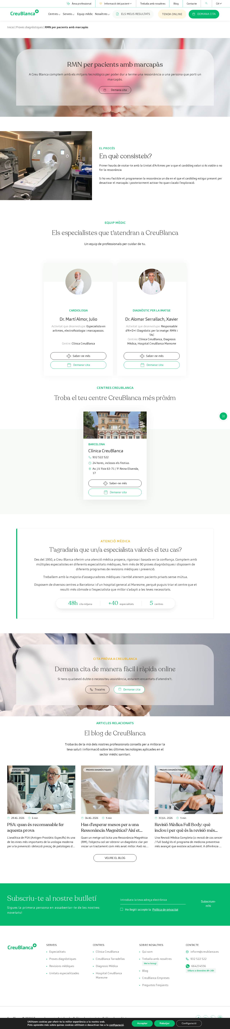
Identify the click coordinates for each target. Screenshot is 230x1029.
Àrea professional (81, 3)
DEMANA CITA (206, 14)
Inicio (10, 27)
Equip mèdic (85, 14)
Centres (53, 14)
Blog (176, 3)
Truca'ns (100, 689)
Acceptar (142, 1023)
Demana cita (119, 90)
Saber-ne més (81, 356)
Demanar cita (81, 365)
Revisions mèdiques (61, 966)
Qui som (147, 952)
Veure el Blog (115, 858)
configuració (116, 1025)
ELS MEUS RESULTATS (135, 14)
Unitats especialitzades (64, 973)
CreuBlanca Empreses (155, 978)
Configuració (189, 1023)
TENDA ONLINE (172, 14)
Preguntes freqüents (155, 985)
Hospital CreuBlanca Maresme (109, 975)
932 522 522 (101, 457)
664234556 (198, 966)
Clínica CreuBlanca (107, 952)
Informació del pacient (116, 3)
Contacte (192, 3)
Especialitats (19, 769)
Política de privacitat (165, 909)
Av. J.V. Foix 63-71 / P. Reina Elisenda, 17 (116, 471)
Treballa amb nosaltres (152, 3)
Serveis (67, 14)
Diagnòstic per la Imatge (152, 310)
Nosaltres (101, 14)
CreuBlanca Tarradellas (110, 959)
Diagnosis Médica (107, 966)
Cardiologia (78, 310)
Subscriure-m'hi (208, 903)
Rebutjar (164, 1023)
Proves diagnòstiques (29, 27)
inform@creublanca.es (204, 952)
